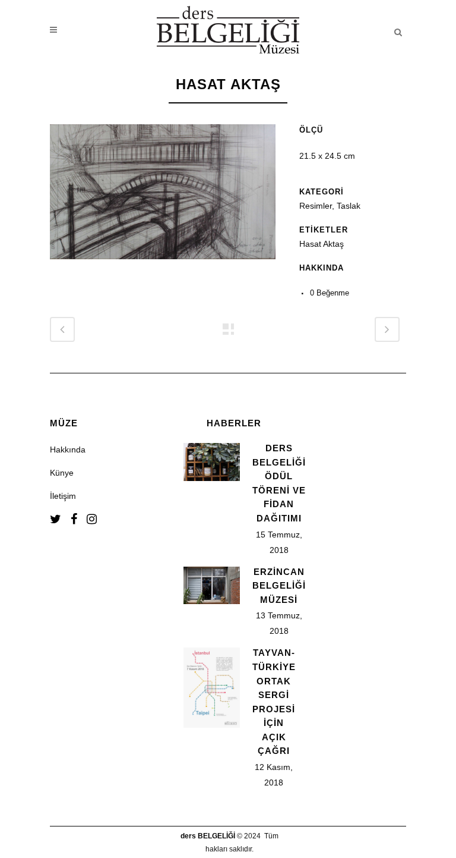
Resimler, (318, 205)
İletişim (63, 496)
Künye (62, 472)
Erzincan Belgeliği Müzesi (279, 586)
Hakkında (68, 449)
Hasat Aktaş (321, 244)
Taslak (348, 205)
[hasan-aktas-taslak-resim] (163, 267)
